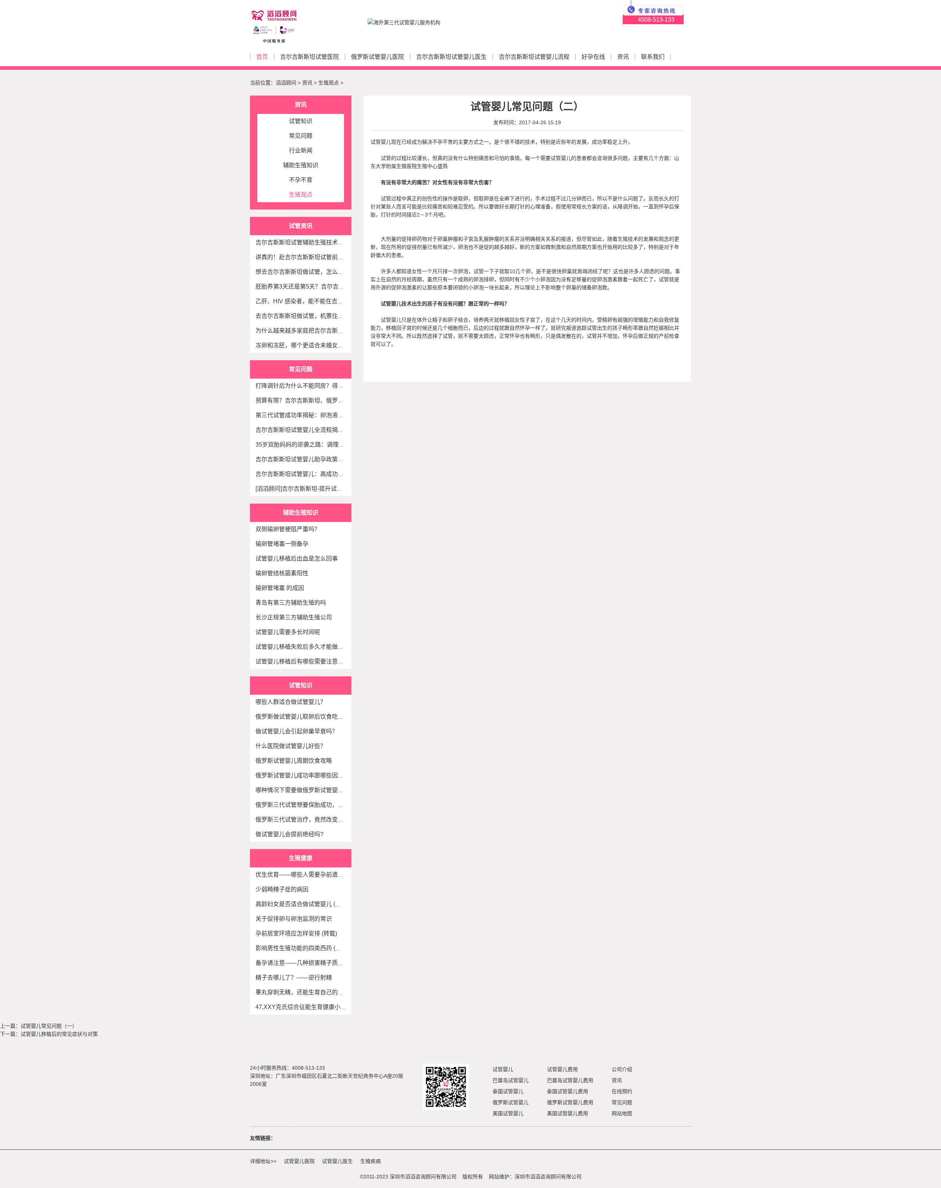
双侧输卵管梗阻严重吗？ (287, 529)
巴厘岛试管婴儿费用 (570, 1080)
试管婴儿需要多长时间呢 (287, 632)
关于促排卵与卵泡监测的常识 (293, 919)
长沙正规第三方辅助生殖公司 (293, 617)
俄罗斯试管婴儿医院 (377, 57)
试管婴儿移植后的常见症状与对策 (59, 1034)
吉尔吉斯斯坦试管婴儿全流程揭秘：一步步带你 (317, 430)
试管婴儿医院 (299, 1161)
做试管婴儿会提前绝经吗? (289, 834)
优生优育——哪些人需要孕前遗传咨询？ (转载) (316, 875)
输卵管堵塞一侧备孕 (281, 544)
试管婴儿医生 (337, 1161)
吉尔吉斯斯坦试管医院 (309, 57)
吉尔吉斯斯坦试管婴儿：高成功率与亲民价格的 (317, 474)
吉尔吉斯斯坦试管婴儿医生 (451, 57)
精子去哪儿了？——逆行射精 (293, 977)
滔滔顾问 (286, 83)
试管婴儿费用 (562, 1069)
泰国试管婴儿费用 (567, 1091)
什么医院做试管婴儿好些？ (290, 746)
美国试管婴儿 (508, 1113)
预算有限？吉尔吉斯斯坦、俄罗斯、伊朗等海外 (317, 400)
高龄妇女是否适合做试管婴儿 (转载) (302, 904)
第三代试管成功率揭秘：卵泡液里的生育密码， (317, 415)
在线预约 (622, 1091)
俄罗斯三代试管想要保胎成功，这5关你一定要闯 (318, 805)
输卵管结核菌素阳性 (281, 573)
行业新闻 (300, 150)
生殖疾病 (370, 1161)
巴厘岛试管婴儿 (511, 1080)
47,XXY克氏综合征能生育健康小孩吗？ (306, 1007)
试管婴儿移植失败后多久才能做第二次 (305, 647)
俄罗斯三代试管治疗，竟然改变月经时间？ (311, 819)
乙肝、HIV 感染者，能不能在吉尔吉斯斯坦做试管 (319, 301)
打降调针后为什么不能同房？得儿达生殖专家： (317, 386)
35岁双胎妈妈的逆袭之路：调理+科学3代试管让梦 (320, 444)
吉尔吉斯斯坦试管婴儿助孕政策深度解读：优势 (317, 459)
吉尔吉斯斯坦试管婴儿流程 (534, 57)
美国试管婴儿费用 (567, 1113)
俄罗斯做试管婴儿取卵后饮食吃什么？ (305, 716)
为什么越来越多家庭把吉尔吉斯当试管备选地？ (317, 331)
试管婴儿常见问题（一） (49, 1026)
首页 (262, 57)
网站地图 (622, 1113)
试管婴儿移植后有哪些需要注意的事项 (305, 661)
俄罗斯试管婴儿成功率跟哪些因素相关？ (308, 775)
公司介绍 (622, 1069)
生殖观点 (328, 83)
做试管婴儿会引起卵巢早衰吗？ (296, 731)
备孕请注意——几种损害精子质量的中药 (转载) (316, 963)
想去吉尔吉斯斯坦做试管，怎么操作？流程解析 (317, 272)
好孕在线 (593, 57)
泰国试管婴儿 (508, 1091)
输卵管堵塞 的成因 (279, 588)
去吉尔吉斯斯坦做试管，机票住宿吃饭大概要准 (317, 316)
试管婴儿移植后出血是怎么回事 (296, 558)
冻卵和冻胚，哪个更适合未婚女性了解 (305, 345)
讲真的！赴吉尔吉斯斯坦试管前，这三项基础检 (317, 257)
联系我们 (653, 57)
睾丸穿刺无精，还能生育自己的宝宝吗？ (308, 992)
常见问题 (300, 136)
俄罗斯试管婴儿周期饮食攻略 (293, 761)
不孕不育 (300, 180)
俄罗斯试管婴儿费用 (570, 1102)
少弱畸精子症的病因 (281, 889)
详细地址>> (263, 1161)
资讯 (623, 57)
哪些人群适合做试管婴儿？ (290, 702)
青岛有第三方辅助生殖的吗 (290, 603)
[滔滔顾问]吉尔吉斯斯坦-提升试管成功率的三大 (316, 489)
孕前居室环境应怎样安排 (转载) (296, 933)
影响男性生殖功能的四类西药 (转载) (302, 948)
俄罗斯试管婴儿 (511, 1102)
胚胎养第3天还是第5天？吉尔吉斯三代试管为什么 (320, 286)
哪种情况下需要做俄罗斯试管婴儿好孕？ (308, 790)
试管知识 (300, 121)
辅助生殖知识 (300, 165)
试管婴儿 (503, 1069)
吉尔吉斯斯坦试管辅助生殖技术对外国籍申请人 (317, 242)
